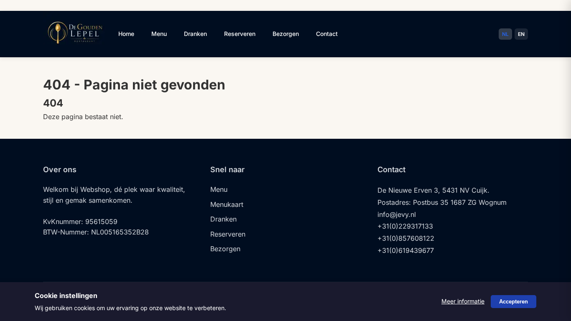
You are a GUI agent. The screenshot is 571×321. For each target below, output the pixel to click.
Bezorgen (286, 33)
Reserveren (239, 33)
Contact (327, 33)
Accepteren (513, 301)
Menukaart (226, 204)
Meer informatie (462, 301)
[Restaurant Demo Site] (74, 49)
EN (521, 34)
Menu (159, 33)
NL (505, 34)
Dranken (195, 33)
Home (126, 33)
